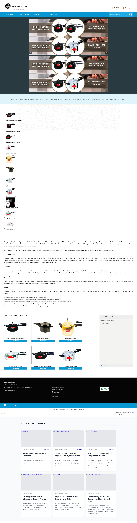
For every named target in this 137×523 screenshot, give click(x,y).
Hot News (46, 449)
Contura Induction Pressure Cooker (43, 366)
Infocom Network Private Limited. (128, 414)
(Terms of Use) (131, 412)
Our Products (39, 14)
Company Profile (24, 14)
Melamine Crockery (105, 327)
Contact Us (53, 14)
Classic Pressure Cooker (71, 366)
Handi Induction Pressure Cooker (15, 338)
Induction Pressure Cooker (107, 320)
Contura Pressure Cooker (15, 366)
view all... (104, 365)
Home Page (10, 14)
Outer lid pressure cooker (43, 338)
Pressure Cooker (105, 323)
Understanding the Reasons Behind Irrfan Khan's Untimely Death (99, 499)
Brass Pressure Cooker (70, 338)
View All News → (111, 425)
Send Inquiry (16, 340)
